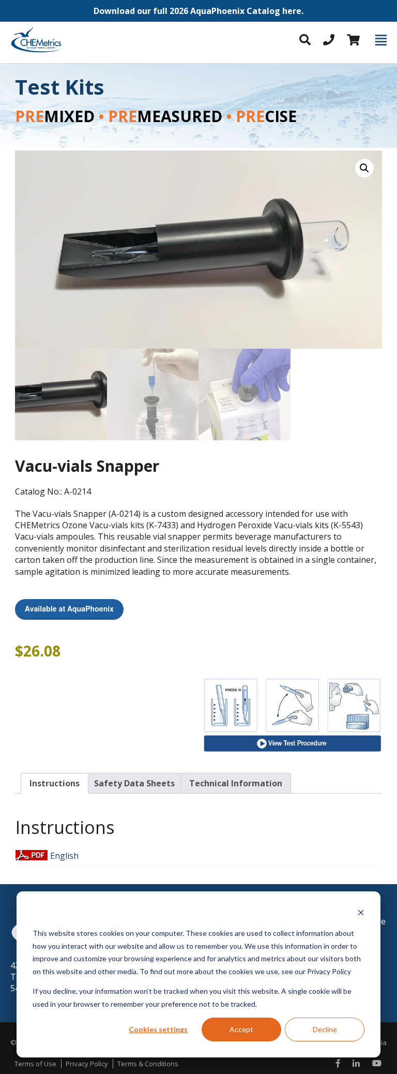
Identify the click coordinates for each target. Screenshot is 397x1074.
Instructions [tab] (54, 783)
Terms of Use (35, 1063)
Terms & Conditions (147, 1063)
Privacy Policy (87, 1063)
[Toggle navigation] (381, 40)
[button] (198, 11)
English (64, 855)
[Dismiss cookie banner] (360, 913)
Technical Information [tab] (235, 783)
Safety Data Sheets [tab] (134, 783)
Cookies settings (158, 1029)
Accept (241, 1029)
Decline (325, 1029)
